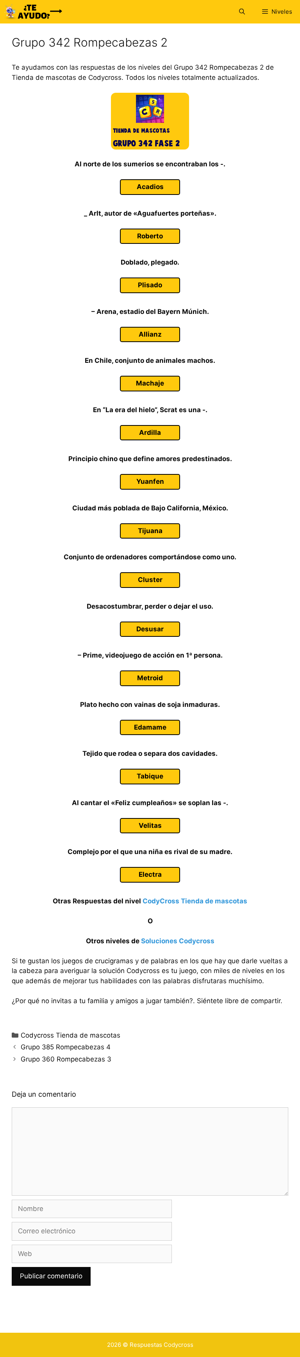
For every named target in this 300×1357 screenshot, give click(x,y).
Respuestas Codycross (161, 1344)
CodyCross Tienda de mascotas (195, 901)
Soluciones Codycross (177, 941)
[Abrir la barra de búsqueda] (241, 11)
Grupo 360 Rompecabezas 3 (66, 1059)
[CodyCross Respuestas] (33, 11)
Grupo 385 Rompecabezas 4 (66, 1047)
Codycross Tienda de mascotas (70, 1035)
